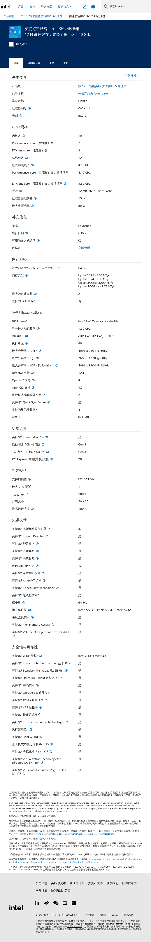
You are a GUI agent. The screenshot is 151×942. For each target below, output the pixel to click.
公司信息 (42, 883)
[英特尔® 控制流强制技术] (46, 700)
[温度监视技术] (32, 617)
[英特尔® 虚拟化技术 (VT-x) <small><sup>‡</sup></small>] (51, 751)
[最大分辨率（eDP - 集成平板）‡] (57, 365)
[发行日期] (26, 233)
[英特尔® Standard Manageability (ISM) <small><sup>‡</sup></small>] (66, 670)
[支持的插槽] (29, 479)
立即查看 (84, 248)
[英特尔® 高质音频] (37, 558)
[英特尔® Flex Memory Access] (53, 624)
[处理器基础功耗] (35, 198)
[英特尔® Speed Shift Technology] (57, 587)
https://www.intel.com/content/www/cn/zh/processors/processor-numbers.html (75, 833)
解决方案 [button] (46, 6)
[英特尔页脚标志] (16, 907)
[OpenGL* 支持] (33, 380)
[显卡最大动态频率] (38, 328)
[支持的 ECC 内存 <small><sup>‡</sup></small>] (38, 301)
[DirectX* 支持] (32, 372)
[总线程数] (26, 157)
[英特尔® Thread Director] (47, 536)
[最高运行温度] (32, 508)
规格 (16, 63)
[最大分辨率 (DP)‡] (37, 358)
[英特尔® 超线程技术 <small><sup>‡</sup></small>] (42, 595)
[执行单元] (26, 343)
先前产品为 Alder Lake (93, 93)
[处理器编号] (29, 108)
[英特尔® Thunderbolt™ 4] (47, 437)
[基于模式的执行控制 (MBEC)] (52, 744)
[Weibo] (46, 903)
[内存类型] (26, 275)
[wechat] (55, 903)
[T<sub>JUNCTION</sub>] (27, 494)
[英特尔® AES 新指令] (40, 707)
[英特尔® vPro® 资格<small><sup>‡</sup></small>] (40, 655)
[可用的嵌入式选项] (38, 240)
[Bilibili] (65, 903)
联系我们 (112, 883)
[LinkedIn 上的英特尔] (37, 903)
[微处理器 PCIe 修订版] (43, 444)
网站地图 (42, 890)
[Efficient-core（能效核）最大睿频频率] (65, 183)
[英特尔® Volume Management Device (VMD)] (14, 635)
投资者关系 (95, 883)
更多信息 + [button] (64, 6)
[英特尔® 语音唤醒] (37, 551)
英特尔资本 (58, 883)
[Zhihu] (74, 903)
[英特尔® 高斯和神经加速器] (49, 528)
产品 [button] (21, 6)
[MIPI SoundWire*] (37, 565)
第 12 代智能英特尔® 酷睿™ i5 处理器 (102, 86)
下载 (52, 63)
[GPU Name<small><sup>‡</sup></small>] (30, 321)
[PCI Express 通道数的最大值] (52, 459)
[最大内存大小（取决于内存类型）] (59, 268)
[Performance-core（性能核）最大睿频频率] (14, 176)
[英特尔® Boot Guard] (41, 736)
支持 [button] (32, 6)
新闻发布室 (129, 883)
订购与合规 (34, 63)
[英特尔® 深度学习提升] (43, 573)
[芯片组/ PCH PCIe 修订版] (47, 451)
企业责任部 (77, 883)
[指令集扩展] (29, 609)
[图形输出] (26, 336)
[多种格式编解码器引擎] (44, 394)
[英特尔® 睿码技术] (37, 685)
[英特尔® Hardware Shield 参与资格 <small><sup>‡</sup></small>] (62, 677)
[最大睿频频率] (32, 165)
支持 (66, 63)
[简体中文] (93, 6)
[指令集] (24, 602)
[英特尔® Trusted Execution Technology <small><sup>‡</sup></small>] (67, 722)
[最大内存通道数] (35, 293)
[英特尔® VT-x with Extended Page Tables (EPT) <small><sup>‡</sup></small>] (24, 773)
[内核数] (24, 135)
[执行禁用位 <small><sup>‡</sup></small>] (31, 729)
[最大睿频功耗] (32, 205)
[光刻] (21, 115)
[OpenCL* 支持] (33, 387)
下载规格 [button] (130, 75)
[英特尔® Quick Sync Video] (49, 402)
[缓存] (21, 191)
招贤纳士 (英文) (61, 890)
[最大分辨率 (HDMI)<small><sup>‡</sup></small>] (40, 350)
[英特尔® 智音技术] (37, 543)
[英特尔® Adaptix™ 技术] (44, 580)
